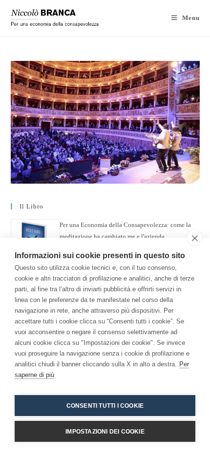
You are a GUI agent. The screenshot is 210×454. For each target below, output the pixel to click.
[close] (195, 237)
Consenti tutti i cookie (105, 405)
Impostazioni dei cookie (105, 431)
